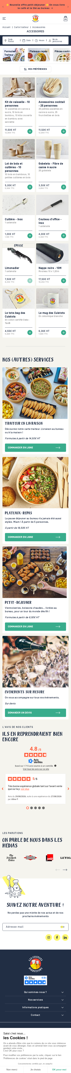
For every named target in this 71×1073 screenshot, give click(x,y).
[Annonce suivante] (68, 7)
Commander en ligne (20, 447)
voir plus (25, 789)
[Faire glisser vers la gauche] (57, 870)
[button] (4, 18)
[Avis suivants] (68, 789)
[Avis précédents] (2, 789)
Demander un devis (20, 712)
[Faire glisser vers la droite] (65, 870)
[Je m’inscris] (62, 927)
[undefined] (55, 765)
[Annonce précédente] (3, 7)
